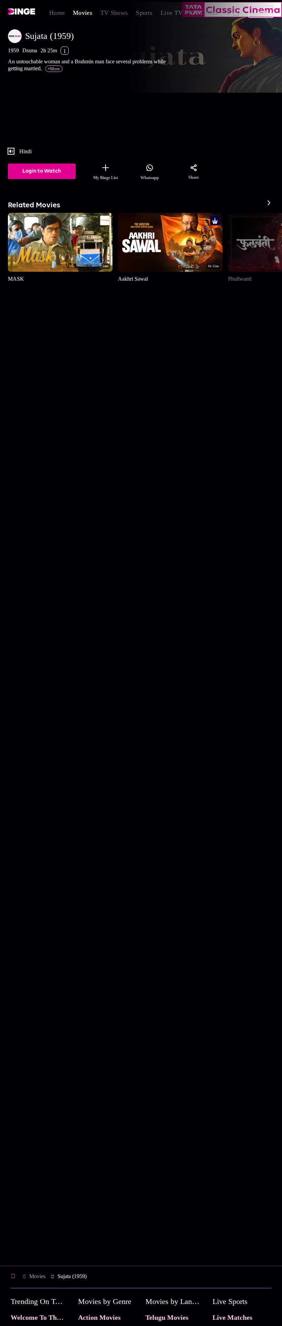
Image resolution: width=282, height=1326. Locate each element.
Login (261, 11)
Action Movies (99, 1317)
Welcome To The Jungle (46, 1317)
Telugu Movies (166, 1317)
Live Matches (232, 1317)
